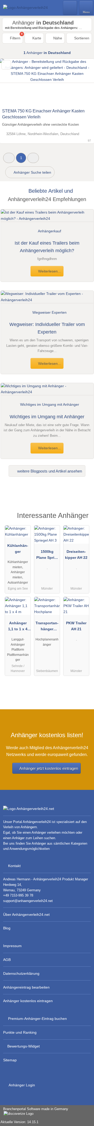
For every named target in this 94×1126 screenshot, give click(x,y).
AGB (7, 960)
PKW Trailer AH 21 (76, 626)
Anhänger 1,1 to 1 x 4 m (17, 627)
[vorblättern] (81, 82)
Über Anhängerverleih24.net (26, 914)
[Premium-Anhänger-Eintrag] (83, 517)
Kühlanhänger (17, 548)
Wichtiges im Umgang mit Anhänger (47, 416)
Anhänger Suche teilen (32, 172)
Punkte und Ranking (20, 1032)
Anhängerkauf (49, 231)
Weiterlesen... (49, 271)
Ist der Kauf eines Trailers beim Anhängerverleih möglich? (47, 246)
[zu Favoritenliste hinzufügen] (6, 65)
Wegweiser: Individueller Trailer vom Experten (47, 328)
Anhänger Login (21, 1085)
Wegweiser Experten (49, 312)
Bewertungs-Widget (23, 1046)
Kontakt (14, 866)
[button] (9, 158)
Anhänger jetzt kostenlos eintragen (48, 768)
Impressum (12, 946)
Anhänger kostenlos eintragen (28, 1001)
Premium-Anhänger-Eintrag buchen (37, 1018)
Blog (6, 928)
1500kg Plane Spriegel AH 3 (47, 555)
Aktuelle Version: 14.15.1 (19, 1122)
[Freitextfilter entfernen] (70, 7)
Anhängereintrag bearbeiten (26, 987)
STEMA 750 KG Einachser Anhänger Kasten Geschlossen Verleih (43, 114)
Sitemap (10, 1060)
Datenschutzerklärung (21, 973)
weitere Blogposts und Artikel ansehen (49, 471)
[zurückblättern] (13, 82)
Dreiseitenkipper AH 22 (76, 554)
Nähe (57, 38)
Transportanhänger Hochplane (47, 627)
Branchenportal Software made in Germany (34, 1111)
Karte (36, 38)
